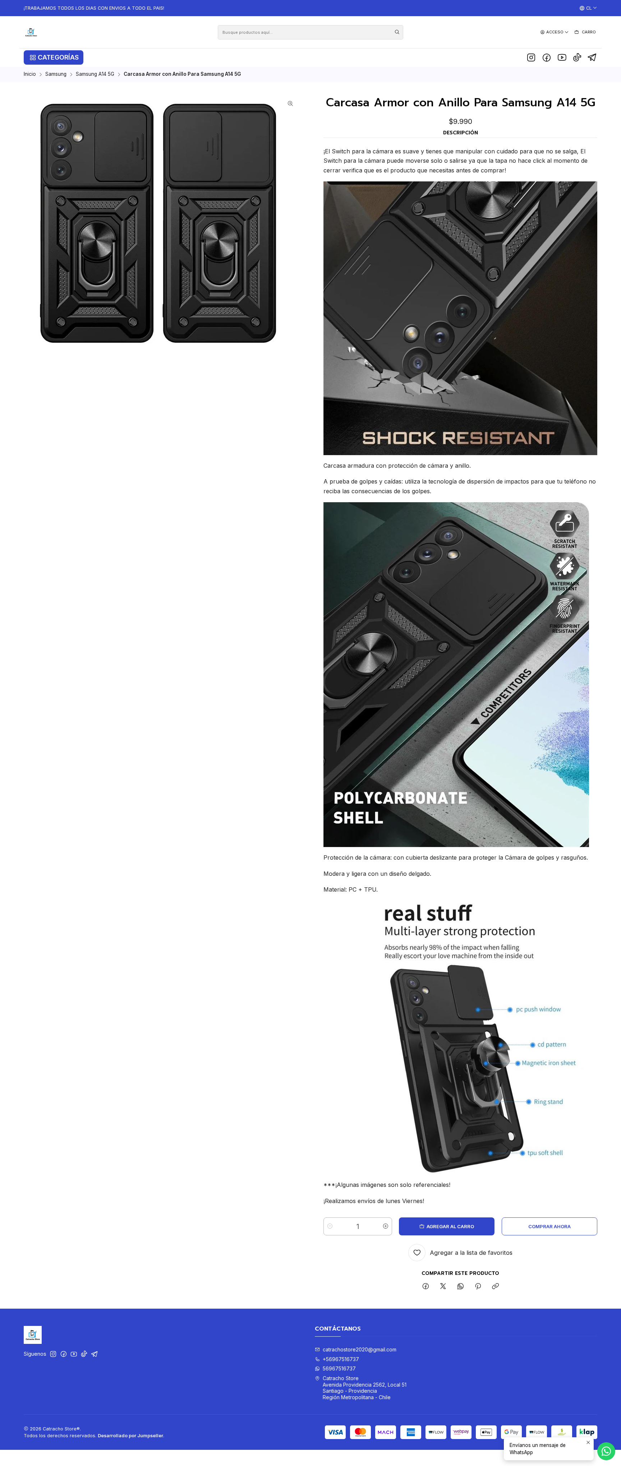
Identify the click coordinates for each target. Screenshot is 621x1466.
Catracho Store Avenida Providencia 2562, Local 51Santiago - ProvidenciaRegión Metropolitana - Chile (364, 1387)
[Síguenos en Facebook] (547, 57)
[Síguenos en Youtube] (562, 57)
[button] (53, 57)
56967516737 (339, 1368)
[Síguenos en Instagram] (531, 57)
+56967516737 (341, 1359)
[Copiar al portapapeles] (495, 1286)
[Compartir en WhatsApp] (460, 1286)
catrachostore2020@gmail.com (359, 1349)
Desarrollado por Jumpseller (130, 1435)
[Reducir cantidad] (330, 1226)
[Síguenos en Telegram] (592, 57)
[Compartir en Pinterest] (478, 1286)
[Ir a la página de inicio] (31, 32)
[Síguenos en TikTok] (577, 57)
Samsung (55, 74)
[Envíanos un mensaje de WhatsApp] (606, 1451)
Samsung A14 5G (95, 74)
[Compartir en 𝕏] (443, 1286)
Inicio (30, 74)
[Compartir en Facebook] (426, 1286)
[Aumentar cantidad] (386, 1226)
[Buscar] (397, 32)
